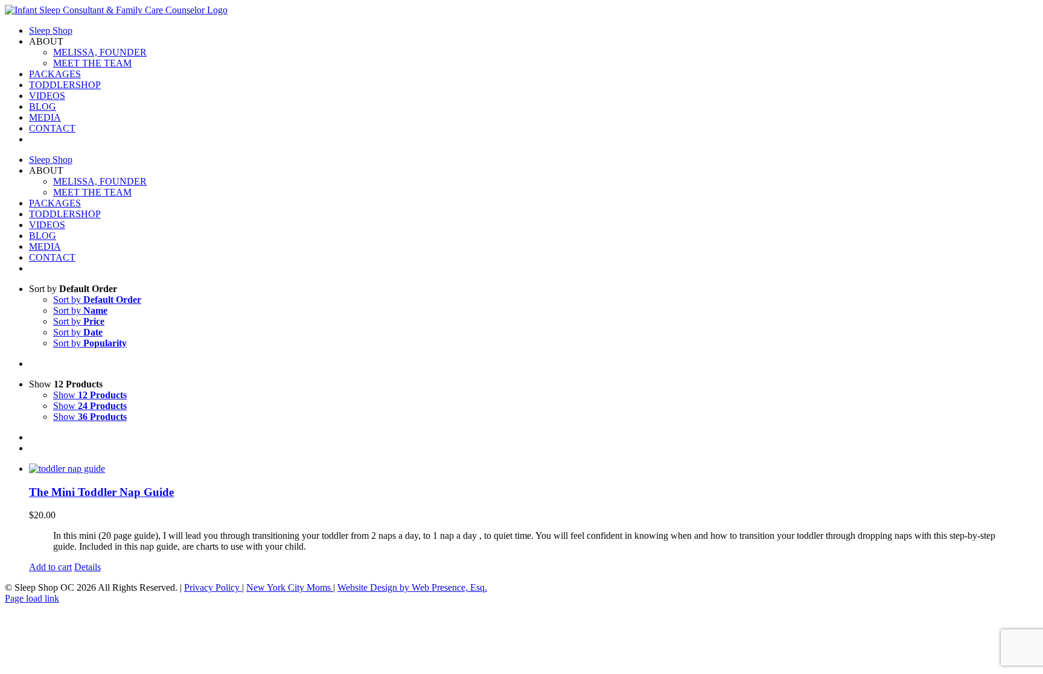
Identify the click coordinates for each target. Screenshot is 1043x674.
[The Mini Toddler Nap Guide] (533, 468)
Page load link (32, 598)
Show (90, 395)
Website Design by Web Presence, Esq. (412, 587)
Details (87, 567)
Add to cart (50, 567)
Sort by (97, 299)
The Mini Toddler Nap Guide (101, 492)
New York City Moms (289, 587)
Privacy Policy (213, 587)
